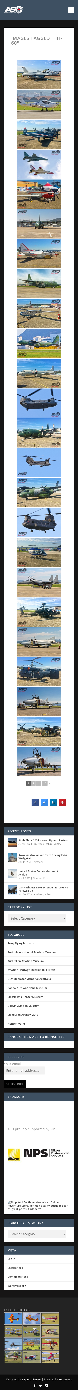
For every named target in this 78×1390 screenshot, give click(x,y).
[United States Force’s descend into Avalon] (12, 873)
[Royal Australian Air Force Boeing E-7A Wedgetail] (12, 857)
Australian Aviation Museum (26, 961)
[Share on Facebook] (35, 805)
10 (44, 783)
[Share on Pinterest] (62, 805)
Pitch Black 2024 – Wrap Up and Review (43, 840)
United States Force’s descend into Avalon (40, 873)
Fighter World (16, 1023)
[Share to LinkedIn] (53, 805)
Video (46, 878)
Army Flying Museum (21, 943)
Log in (11, 1259)
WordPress (65, 1379)
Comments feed (18, 1276)
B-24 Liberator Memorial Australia (29, 979)
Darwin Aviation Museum (23, 1005)
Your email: (12, 1064)
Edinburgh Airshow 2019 (23, 1014)
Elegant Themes (31, 1379)
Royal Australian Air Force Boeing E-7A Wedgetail (43, 856)
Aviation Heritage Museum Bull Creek (31, 970)
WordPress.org (17, 1286)
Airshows (38, 861)
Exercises (39, 843)
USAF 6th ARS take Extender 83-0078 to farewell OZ (43, 889)
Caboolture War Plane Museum (27, 988)
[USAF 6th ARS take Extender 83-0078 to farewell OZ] (12, 889)
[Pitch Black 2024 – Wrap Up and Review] (12, 842)
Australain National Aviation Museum (32, 952)
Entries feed (15, 1267)
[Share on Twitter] (44, 805)
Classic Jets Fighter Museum (25, 997)
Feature (48, 843)
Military (57, 843)
